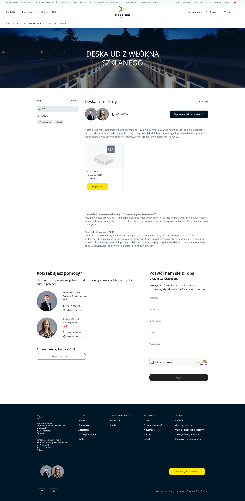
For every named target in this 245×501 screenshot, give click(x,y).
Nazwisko (153, 297)
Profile (81, 420)
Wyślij (179, 377)
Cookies (204, 491)
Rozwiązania (115, 420)
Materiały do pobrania (192, 2)
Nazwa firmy (155, 309)
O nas (178, 2)
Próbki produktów (87, 434)
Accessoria (83, 429)
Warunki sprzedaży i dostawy (189, 429)
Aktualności (149, 429)
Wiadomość (154, 344)
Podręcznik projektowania (188, 439)
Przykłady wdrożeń (213, 2)
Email (151, 332)
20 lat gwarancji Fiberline (187, 434)
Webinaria (149, 434)
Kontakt (227, 2)
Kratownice (83, 425)
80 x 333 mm (93, 171)
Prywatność (192, 491)
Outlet (55, 12)
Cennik (147, 439)
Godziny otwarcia (183, 425)
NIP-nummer (155, 321)
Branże (44, 12)
